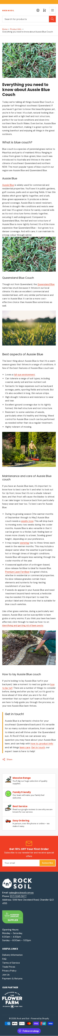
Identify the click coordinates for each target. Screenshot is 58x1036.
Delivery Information (12, 954)
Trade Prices (8, 966)
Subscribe (47, 862)
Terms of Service (11, 962)
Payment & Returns (12, 978)
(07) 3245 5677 (18, 896)
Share (9, 759)
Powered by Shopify (40, 1018)
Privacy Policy (9, 970)
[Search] (52, 19)
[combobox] (29, 19)
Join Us (6, 974)
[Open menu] (52, 10)
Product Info (15, 29)
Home (5, 29)
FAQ (4, 958)
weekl (24, 521)
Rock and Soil (23, 1018)
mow (30, 521)
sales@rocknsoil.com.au (21, 892)
